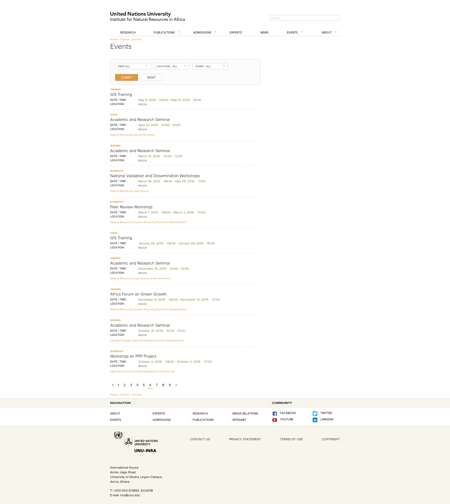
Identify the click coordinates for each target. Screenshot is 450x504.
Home (114, 39)
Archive (137, 39)
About (327, 32)
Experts (236, 32)
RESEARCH (200, 413)
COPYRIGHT (331, 439)
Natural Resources (121, 135)
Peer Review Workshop (131, 207)
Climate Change (120, 340)
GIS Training (121, 94)
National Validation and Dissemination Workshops (155, 175)
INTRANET (239, 420)
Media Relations (245, 413)
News (264, 32)
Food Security (166, 371)
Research (127, 32)
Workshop (116, 171)
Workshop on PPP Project (133, 356)
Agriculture (142, 191)
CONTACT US (200, 439)
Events (292, 32)
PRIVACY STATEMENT (245, 439)
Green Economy (145, 135)
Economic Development (171, 222)
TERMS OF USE (291, 439)
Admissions (202, 32)
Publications (164, 32)
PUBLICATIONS (203, 420)
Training (115, 89)
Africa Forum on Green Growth (138, 294)
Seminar (115, 145)
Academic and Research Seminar (140, 119)
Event (114, 114)
